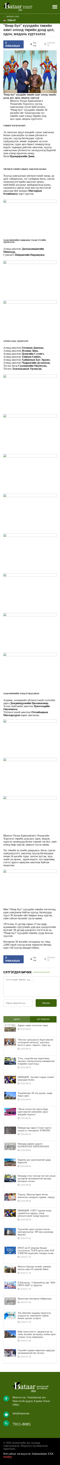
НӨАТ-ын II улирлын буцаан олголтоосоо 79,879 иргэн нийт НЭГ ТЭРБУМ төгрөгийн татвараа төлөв (36, 1250)
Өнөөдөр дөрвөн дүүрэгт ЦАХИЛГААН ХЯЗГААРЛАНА (33, 1145)
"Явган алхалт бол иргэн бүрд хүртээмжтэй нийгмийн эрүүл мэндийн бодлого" (33, 1112)
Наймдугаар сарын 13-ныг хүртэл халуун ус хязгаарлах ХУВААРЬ (34, 1129)
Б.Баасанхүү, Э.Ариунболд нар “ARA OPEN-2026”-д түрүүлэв (36, 1284)
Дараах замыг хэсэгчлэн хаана (33, 1025)
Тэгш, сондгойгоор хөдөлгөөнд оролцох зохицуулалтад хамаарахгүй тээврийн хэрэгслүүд (36, 1061)
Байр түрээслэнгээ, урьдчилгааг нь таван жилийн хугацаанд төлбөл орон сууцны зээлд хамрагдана (37, 1334)
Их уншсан (43, 1019)
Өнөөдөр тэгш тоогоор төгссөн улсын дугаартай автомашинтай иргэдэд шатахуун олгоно (37, 1178)
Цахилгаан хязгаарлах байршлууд (34, 1298)
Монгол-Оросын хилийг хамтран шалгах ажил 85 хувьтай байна (34, 1268)
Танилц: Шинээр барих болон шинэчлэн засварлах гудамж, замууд (36, 1195)
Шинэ (17, 1019)
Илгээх (46, 1003)
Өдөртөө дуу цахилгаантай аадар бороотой (34, 1161)
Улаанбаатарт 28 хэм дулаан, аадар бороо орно (35, 1094)
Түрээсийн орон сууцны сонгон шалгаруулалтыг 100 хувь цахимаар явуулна (35, 1232)
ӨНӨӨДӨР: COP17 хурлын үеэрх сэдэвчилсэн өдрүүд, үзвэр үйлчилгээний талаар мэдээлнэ (35, 1213)
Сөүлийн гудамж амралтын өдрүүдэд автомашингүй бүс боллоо (36, 1351)
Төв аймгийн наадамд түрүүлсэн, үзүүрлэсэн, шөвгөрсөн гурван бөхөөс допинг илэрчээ (34, 1316)
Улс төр (34, 44)
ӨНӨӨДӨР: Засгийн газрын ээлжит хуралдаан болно (36, 1078)
